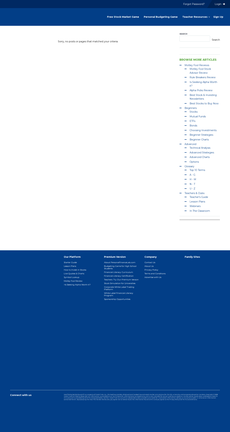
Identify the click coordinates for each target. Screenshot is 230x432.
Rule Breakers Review (203, 77)
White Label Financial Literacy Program (118, 294)
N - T (192, 184)
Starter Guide (70, 262)
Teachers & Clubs (194, 193)
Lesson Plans (197, 201)
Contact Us (149, 262)
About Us (149, 266)
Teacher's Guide (199, 197)
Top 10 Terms (197, 170)
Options (194, 161)
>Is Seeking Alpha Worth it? (77, 284)
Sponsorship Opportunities (117, 299)
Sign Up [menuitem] (218, 16)
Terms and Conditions (155, 273)
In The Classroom (200, 210)
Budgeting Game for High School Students (120, 267)
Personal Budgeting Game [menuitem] (161, 16)
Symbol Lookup (71, 277)
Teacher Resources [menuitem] (194, 16)
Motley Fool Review (73, 281)
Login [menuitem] (218, 4)
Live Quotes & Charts (74, 273)
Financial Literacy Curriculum (118, 272)
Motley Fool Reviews (197, 65)
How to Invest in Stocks (75, 270)
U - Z (192, 188)
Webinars (195, 206)
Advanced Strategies (202, 152)
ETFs (192, 121)
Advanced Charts (200, 157)
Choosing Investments (203, 130)
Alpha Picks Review (201, 90)
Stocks (194, 111)
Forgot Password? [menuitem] (194, 4)
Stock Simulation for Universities (119, 283)
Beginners (191, 108)
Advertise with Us (152, 277)
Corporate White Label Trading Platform (119, 288)
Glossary (189, 166)
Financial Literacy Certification (119, 276)
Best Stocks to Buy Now (204, 103)
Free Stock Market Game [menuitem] (123, 16)
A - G (192, 174)
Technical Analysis (200, 147)
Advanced (190, 144)
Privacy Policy (151, 270)
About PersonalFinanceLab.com (119, 262)
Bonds (193, 125)
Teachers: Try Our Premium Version (121, 279)
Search (183, 34)
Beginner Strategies (201, 134)
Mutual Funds (198, 116)
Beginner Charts (199, 139)
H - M (193, 179)
